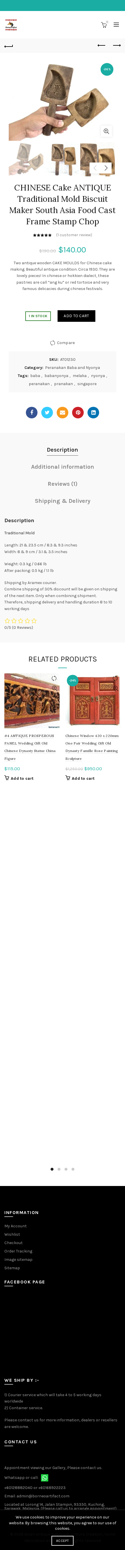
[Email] (62, 412)
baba (35, 375)
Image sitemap (18, 1259)
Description (62, 449)
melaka (80, 375)
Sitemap (12, 1268)
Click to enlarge (106, 131)
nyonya (98, 375)
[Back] (8, 45)
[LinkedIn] (93, 412)
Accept (62, 1541)
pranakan (63, 383)
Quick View (54, 688)
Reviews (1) (63, 484)
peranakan (39, 383)
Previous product (101, 45)
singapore (87, 383)
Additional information (62, 466)
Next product (116, 45)
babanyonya (56, 375)
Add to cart (76, 315)
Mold (30, 533)
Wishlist (12, 1234)
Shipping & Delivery (62, 501)
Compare (66, 342)
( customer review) (74, 234)
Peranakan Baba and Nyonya (72, 367)
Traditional (14, 533)
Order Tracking (18, 1251)
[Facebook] (32, 412)
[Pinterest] (78, 412)
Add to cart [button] (22, 778)
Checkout (13, 1242)
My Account (15, 1226)
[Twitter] (47, 412)
